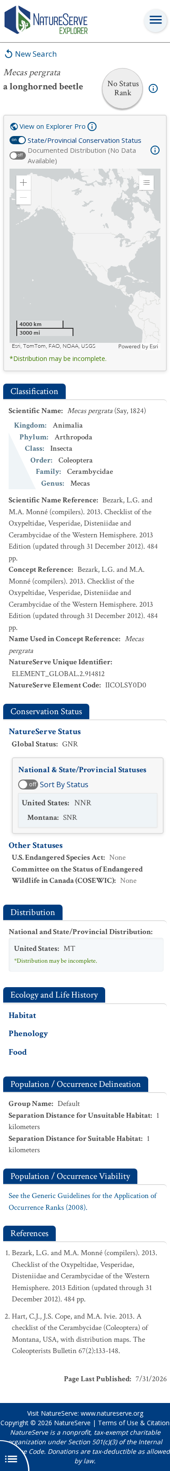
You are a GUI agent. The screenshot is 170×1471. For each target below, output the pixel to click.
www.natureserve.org (112, 1413)
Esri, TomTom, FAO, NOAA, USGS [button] (54, 346)
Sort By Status (64, 784)
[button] (23, 182)
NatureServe (72, 1422)
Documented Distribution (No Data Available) (82, 155)
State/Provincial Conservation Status (84, 140)
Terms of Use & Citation (134, 1422)
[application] (85, 259)
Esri (154, 346)
